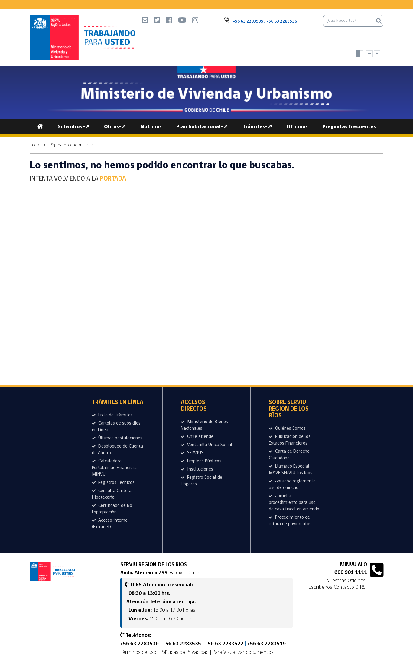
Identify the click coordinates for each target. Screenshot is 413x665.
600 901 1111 (350, 572)
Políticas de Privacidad (184, 652)
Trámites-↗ (257, 126)
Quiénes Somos (290, 428)
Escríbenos (320, 587)
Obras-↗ (115, 126)
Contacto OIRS (350, 587)
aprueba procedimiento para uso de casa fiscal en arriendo (294, 503)
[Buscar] (378, 21)
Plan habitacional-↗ (202, 126)
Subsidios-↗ (73, 126)
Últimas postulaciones (119, 438)
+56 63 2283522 (224, 644)
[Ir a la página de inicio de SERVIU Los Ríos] (52, 572)
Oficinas (297, 126)
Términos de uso (138, 652)
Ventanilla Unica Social (209, 444)
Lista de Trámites (115, 415)
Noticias (151, 126)
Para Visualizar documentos (243, 652)
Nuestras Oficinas (346, 580)
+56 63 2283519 (266, 644)
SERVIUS (194, 453)
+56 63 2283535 (182, 644)
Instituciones (199, 469)
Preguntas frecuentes (349, 126)
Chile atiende (199, 436)
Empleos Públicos (203, 461)
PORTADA (113, 178)
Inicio (35, 145)
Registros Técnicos (116, 482)
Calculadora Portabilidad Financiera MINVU (114, 468)
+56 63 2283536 (139, 644)
